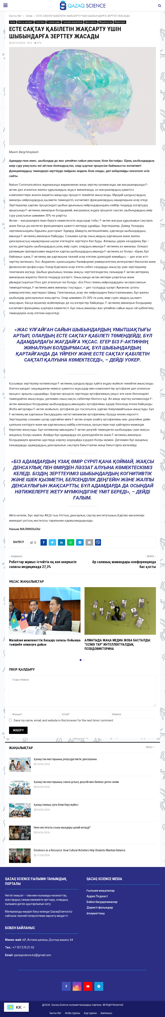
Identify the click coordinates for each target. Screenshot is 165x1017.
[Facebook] (66, 986)
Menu (149, 747)
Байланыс (106, 1013)
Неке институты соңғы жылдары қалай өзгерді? (62, 827)
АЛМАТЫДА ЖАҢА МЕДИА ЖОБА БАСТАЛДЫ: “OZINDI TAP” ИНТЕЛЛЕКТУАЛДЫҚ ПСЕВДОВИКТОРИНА (118, 644)
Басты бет (55, 1013)
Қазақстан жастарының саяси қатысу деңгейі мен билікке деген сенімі (76, 782)
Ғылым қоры (53, 22)
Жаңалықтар (105, 22)
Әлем (12, 22)
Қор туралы (90, 1013)
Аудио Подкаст (97, 896)
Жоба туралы (72, 1013)
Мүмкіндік (119, 22)
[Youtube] (88, 986)
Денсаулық (91, 22)
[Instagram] (77, 986)
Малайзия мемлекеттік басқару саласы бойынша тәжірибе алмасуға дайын (44, 642)
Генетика (40, 22)
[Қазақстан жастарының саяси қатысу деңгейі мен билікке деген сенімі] (20, 787)
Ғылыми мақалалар (72, 22)
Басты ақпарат (25, 22)
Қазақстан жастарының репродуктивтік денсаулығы (65, 759)
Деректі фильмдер (100, 907)
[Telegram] (98, 986)
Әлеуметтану (96, 913)
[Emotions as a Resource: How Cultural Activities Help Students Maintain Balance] (20, 855)
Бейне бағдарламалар (102, 901)
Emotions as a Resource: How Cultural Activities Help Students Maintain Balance (79, 850)
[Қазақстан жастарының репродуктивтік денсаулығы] (20, 764)
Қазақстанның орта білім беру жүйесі (56, 804)
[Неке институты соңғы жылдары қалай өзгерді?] (20, 833)
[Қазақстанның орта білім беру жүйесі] (20, 810)
